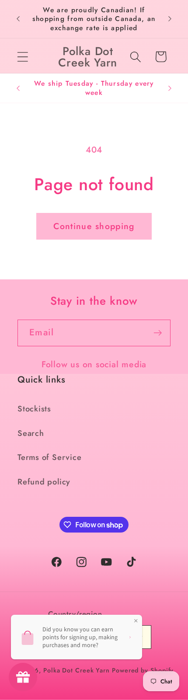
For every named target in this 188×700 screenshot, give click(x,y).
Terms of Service (49, 457)
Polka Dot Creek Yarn (76, 670)
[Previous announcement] (18, 18)
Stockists (34, 408)
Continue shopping (93, 226)
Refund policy (43, 482)
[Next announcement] (170, 18)
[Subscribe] (157, 333)
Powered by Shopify (143, 670)
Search (30, 433)
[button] (22, 56)
